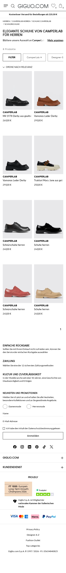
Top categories (33, 545)
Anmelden (33, 435)
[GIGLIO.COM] (33, 6)
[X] (51, 447)
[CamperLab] (34, 57)
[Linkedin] (29, 447)
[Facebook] (15, 447)
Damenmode (15, 406)
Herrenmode (38, 406)
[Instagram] (22, 447)
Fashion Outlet (33, 540)
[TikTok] (44, 447)
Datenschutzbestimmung (40, 428)
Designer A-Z (33, 534)
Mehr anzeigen (55, 40)
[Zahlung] (33, 516)
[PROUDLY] (18, 489)
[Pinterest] (37, 447)
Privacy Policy (33, 529)
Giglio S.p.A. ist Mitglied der (36, 503)
